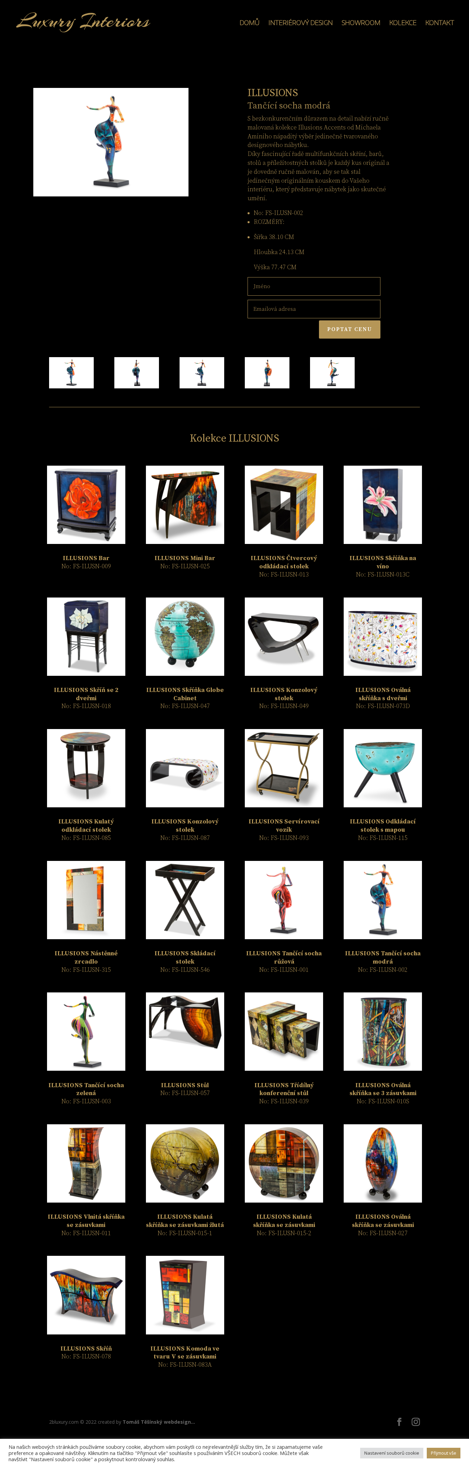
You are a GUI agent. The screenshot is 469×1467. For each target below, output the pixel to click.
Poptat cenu (349, 329)
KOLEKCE (402, 23)
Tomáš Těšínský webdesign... (159, 1422)
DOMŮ (250, 23)
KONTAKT (439, 23)
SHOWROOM (361, 23)
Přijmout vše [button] (443, 1453)
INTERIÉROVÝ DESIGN (300, 23)
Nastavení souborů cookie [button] (391, 1453)
